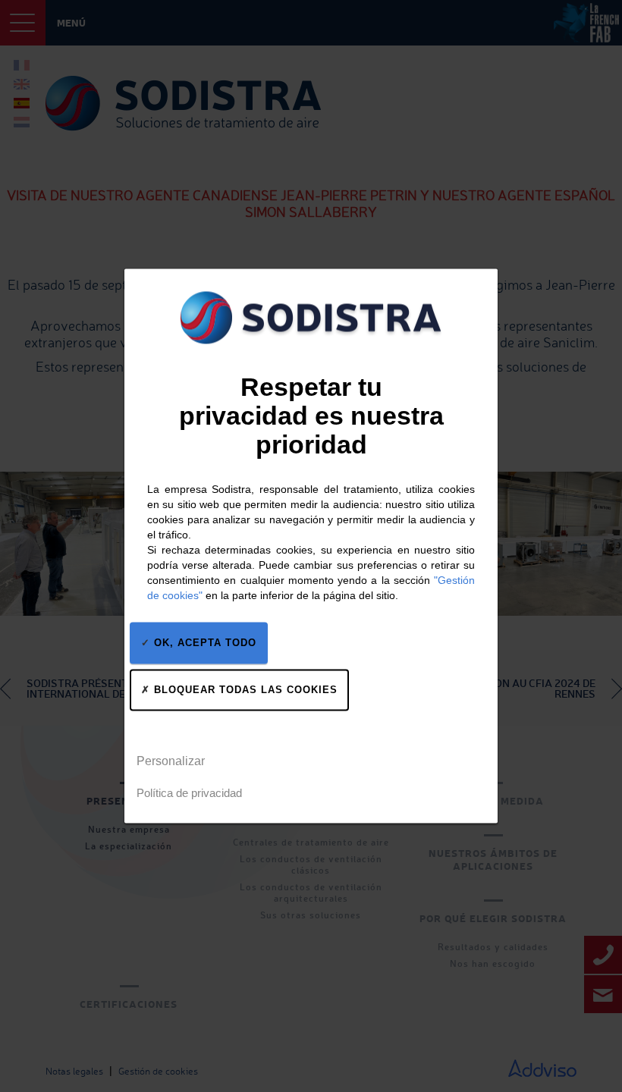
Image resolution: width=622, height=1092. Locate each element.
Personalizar (171, 761)
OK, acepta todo (203, 642)
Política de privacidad (189, 793)
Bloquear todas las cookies (244, 689)
